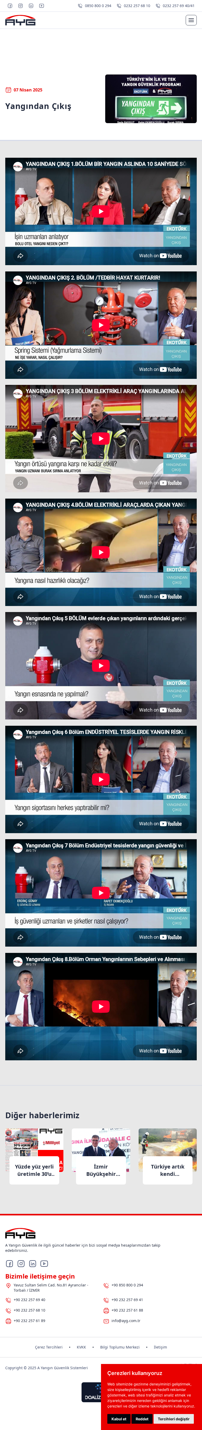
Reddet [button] (142, 1419)
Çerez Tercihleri (49, 1347)
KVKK (81, 1347)
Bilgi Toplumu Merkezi (120, 1347)
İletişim (160, 1347)
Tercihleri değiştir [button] (174, 1419)
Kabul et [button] (119, 1419)
